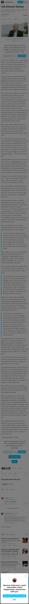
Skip (14, 599)
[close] (26, 576)
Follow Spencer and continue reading (14, 596)
